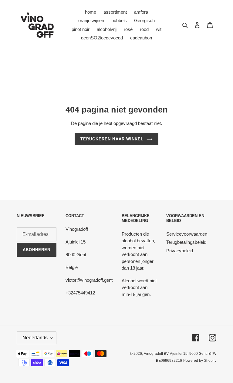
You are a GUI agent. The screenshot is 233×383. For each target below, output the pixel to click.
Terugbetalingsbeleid (186, 242)
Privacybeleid (179, 250)
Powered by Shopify (199, 360)
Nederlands (35, 337)
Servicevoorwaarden (186, 234)
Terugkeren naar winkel (112, 139)
